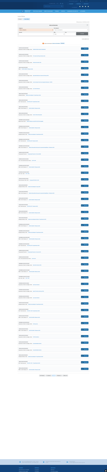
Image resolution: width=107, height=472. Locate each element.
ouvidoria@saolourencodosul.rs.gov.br (77, 462)
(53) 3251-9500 (72, 461)
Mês (54, 32)
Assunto (20, 32)
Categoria (21, 28)
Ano (66, 32)
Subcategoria (56, 28)
